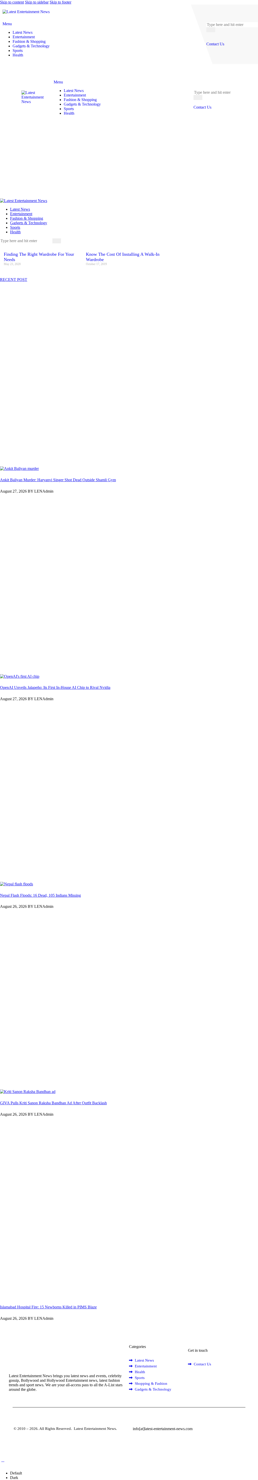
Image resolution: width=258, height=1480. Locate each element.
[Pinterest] (22, 245)
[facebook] (191, 1378)
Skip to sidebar (37, 2)
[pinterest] (202, 1378)
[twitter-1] (8, 245)
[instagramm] (213, 1378)
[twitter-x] (196, 1378)
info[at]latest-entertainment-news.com (162, 1429)
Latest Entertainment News (94, 1429)
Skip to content (12, 2)
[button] (3, 1460)
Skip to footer (60, 2)
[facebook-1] (3, 245)
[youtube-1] (14, 245)
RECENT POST (13, 279)
